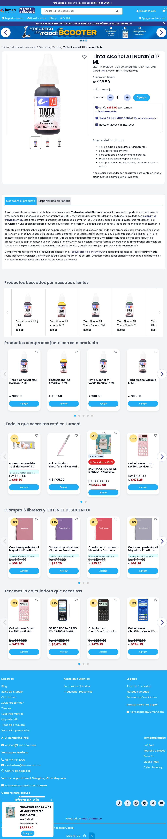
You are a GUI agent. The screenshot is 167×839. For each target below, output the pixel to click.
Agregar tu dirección (153, 18)
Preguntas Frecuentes (78, 692)
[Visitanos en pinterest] (144, 803)
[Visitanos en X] (153, 803)
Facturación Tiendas (77, 686)
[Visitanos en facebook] (136, 803)
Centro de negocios (17, 771)
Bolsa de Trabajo (12, 692)
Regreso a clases (154, 751)
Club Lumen (8, 697)
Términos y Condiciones (142, 697)
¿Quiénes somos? (12, 703)
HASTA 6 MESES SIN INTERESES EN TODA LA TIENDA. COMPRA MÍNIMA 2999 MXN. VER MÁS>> (83, 23)
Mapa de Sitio (9, 719)
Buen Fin (149, 756)
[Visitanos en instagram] (127, 803)
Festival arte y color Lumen (86, 251)
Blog (4, 686)
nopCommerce (91, 818)
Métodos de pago (138, 692)
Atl (103, 70)
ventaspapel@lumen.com (147, 712)
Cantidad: (99, 97)
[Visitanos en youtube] (161, 803)
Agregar (142, 97)
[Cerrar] (164, 23)
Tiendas (6, 708)
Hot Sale (149, 745)
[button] (5, 374)
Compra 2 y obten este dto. (22, 473)
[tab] (75, 416)
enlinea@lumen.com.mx (20, 745)
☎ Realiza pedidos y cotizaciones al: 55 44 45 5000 (81, 2)
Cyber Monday (153, 767)
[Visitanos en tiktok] (119, 803)
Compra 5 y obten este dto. (22, 556)
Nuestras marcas (12, 714)
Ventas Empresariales (15, 730)
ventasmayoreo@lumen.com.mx (26, 785)
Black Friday (151, 762)
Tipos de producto (13, 725)
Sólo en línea (96, 456)
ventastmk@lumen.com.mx (23, 765)
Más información (106, 111)
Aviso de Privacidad (139, 686)
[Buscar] (117, 11)
